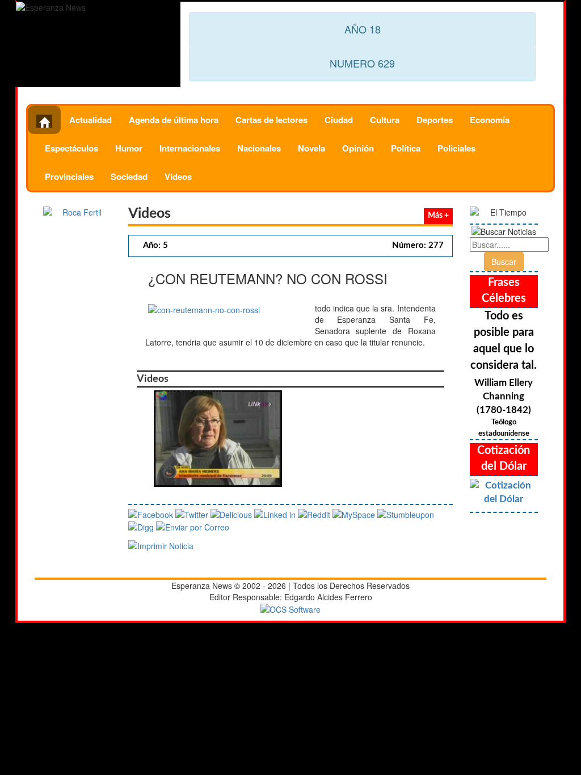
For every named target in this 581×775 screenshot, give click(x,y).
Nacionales (259, 148)
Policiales (456, 148)
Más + (438, 216)
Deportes (434, 119)
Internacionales (189, 148)
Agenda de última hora (173, 119)
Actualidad (90, 119)
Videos (178, 176)
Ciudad (339, 119)
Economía (490, 119)
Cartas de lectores (271, 119)
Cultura (384, 119)
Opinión (358, 148)
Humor (128, 148)
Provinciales (69, 176)
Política (405, 148)
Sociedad (129, 176)
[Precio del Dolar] (504, 492)
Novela (311, 148)
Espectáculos (71, 148)
